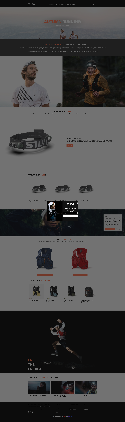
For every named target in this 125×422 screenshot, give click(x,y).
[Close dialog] (77, 203)
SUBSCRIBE (70, 216)
